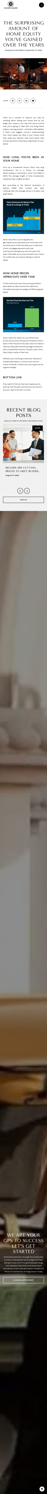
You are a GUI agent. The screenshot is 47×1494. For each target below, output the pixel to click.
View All (23, 500)
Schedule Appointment (23, 1280)
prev (20, 491)
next (27, 491)
